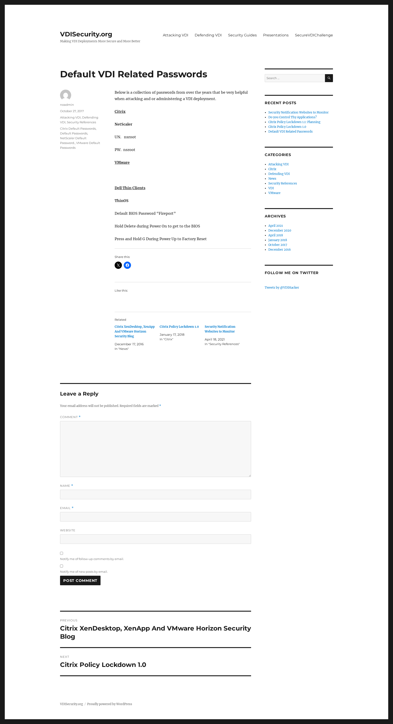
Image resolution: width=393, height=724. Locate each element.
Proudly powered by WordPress (109, 704)
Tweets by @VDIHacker (282, 288)
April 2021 (275, 226)
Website (68, 530)
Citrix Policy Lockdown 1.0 (179, 327)
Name (66, 486)
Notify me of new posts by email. (84, 571)
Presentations (276, 35)
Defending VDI (208, 35)
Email (67, 508)
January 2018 (277, 240)
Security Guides (242, 35)
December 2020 (279, 230)
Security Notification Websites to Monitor (298, 112)
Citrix (272, 169)
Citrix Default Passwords (78, 128)
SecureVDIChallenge (314, 35)
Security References (81, 122)
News (272, 179)
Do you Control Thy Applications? (292, 117)
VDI (271, 188)
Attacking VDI (175, 35)
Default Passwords (73, 133)
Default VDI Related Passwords (290, 132)
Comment (70, 417)
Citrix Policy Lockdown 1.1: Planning (294, 122)
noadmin (67, 104)
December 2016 (279, 250)
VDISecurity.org (86, 34)
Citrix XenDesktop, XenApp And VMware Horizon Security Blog (135, 331)
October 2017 (277, 245)
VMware (274, 193)
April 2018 (275, 235)
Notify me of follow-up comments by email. (92, 559)
